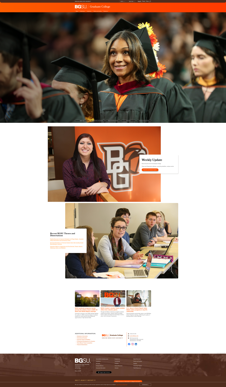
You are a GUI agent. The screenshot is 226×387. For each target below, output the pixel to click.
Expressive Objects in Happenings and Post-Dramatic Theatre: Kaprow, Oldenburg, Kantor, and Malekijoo (66, 247)
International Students (82, 337)
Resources (106, 11)
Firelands (117, 363)
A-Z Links (98, 363)
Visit (143, 1)
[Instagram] (132, 344)
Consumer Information (100, 368)
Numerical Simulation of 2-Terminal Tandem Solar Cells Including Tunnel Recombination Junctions (66, 243)
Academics (89, 11)
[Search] (150, 1)
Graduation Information (82, 336)
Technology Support (137, 365)
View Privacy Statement (121, 384)
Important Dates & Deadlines (83, 339)
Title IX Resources (137, 368)
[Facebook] (129, 344)
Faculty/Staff (117, 361)
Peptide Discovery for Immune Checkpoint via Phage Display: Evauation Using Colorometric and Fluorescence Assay (67, 239)
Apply (139, 1)
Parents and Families (137, 361)
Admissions (82, 11)
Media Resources (137, 359)
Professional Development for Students (86, 341)
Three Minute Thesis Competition (84, 342)
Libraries (116, 368)
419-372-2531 (78, 368)
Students (135, 363)
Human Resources (118, 365)
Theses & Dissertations (82, 344)
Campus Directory (99, 365)
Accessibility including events (102, 359)
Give (147, 1)
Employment (117, 359)
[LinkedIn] (136, 344)
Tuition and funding (97, 11)
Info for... (122, 1)
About (77, 11)
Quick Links (131, 1)
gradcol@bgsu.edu (134, 335)
